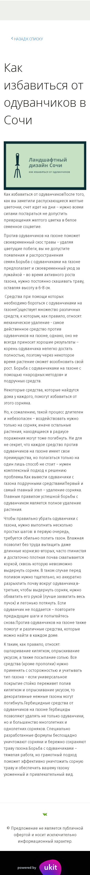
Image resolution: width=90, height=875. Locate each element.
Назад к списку (28, 39)
